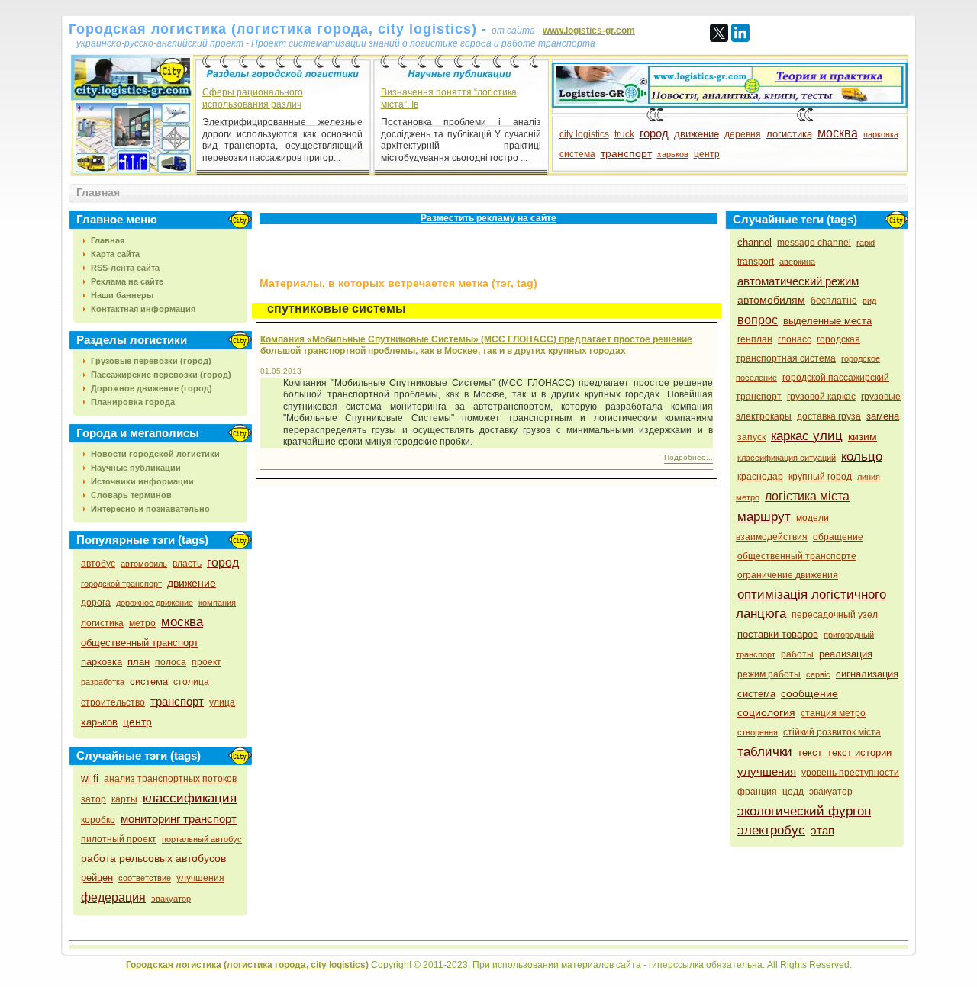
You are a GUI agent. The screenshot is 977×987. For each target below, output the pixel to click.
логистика (789, 134)
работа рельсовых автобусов (153, 858)
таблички (764, 751)
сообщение (809, 693)
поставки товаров (777, 634)
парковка (880, 134)
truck (624, 134)
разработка (102, 681)
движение (696, 134)
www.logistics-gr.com (589, 30)
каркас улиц (807, 436)
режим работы (769, 674)
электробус (771, 830)
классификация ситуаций (786, 457)
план (138, 661)
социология (766, 712)
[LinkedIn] (740, 33)
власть (187, 563)
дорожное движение (154, 602)
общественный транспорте (796, 556)
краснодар (760, 476)
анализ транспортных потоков (170, 778)
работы (797, 654)
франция (757, 791)
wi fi (89, 778)
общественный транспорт (139, 642)
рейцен (97, 877)
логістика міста (807, 496)
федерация (113, 897)
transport (755, 261)
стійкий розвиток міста (832, 732)
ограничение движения (787, 575)
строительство (113, 702)
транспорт (626, 153)
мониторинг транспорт (179, 818)
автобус (98, 563)
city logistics (584, 134)
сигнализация (867, 674)
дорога (96, 602)
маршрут (764, 517)
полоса (170, 662)
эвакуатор (171, 898)
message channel (814, 242)
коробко (98, 820)
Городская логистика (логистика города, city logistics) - (280, 29)
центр (707, 154)
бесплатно (834, 300)
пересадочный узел (835, 614)
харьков (672, 154)
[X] (719, 33)
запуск (751, 437)
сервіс (818, 674)
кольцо (861, 456)
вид (869, 300)
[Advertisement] (430, 255)
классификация (190, 798)
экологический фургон (804, 811)
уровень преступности (850, 772)
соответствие (144, 878)
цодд (793, 791)
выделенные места (827, 320)
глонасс (794, 339)
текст (810, 752)
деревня (742, 134)
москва (837, 133)
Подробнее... (688, 457)
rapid (865, 242)
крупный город (820, 476)
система (577, 154)
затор (93, 799)
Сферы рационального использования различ (252, 98)
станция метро (833, 713)
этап (822, 830)
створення (757, 732)
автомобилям (771, 300)
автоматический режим (798, 281)
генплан (754, 339)
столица (191, 682)
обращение (838, 537)
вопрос (757, 319)
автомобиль (144, 563)
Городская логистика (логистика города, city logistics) (247, 965)
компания (217, 602)
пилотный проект (118, 839)
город (654, 133)
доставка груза (829, 416)
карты (124, 799)
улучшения (200, 878)
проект (206, 662)
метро (142, 623)
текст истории (859, 752)
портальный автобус (202, 839)
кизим (862, 436)
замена (882, 416)
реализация (845, 654)
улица (222, 702)
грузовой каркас (821, 396)
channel (754, 242)
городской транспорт (121, 583)
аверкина (797, 261)
